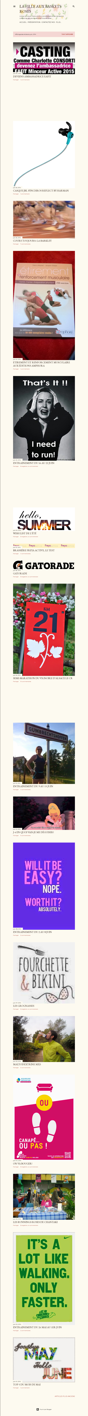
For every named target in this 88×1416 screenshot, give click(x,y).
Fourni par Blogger (46, 1409)
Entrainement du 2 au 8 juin (32, 932)
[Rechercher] (73, 6)
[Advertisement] (44, 101)
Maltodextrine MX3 (27, 1064)
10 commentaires (25, 681)
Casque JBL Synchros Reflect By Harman (41, 190)
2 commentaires (25, 1330)
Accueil (23, 22)
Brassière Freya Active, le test (34, 550)
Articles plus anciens (65, 1396)
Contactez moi (48, 22)
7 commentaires (25, 244)
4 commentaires (25, 553)
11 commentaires (25, 835)
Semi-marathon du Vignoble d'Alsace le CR (43, 678)
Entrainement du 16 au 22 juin (33, 463)
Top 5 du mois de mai (27, 1384)
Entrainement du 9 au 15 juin (33, 786)
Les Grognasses (23, 1005)
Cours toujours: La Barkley (32, 240)
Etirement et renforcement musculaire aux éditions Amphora (41, 364)
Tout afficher (67, 34)
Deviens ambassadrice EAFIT (32, 76)
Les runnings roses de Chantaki (35, 1222)
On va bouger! (22, 1163)
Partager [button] (16, 80)
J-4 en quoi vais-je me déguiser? (33, 832)
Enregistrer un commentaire (29, 466)
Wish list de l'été (24, 533)
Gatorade (20, 573)
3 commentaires (25, 935)
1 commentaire (25, 80)
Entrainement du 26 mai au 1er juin (37, 1327)
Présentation (34, 22)
